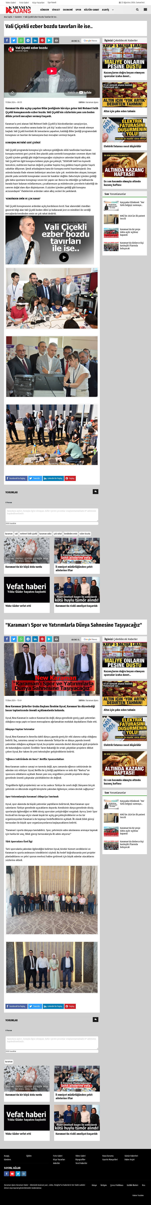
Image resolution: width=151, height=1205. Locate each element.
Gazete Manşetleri (110, 1159)
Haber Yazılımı (138, 1195)
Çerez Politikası (116, 1185)
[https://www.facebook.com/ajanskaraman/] (6, 1173)
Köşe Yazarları (59, 1159)
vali (16, 533)
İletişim (104, 1185)
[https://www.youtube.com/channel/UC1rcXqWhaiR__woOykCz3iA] (12, 1173)
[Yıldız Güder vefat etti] (27, 589)
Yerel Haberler (81, 1163)
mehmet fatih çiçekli (28, 533)
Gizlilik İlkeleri (132, 1185)
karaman (9, 533)
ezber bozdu (85, 533)
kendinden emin (70, 533)
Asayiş (6, 1156)
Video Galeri (81, 1156)
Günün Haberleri (131, 1156)
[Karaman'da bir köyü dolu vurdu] (27, 550)
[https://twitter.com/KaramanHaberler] (17, 1173)
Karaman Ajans (92, 102)
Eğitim (29, 1156)
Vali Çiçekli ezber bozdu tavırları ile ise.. (40, 17)
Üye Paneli (52, 2)
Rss (143, 1185)
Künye (94, 1185)
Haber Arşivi (129, 1159)
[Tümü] (112, 10)
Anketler (56, 1163)
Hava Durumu (108, 1156)
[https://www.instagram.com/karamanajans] (23, 1173)
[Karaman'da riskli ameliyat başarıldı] (77, 589)
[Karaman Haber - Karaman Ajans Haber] (18, 9)
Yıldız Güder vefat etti (18, 605)
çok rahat (58, 533)
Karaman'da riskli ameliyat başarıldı (76, 605)
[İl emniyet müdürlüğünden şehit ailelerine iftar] (77, 550)
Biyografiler (80, 1159)
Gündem (18, 17)
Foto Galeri (57, 1156)
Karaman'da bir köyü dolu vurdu (23, 566)
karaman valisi (45, 533)
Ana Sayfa (8, 17)
